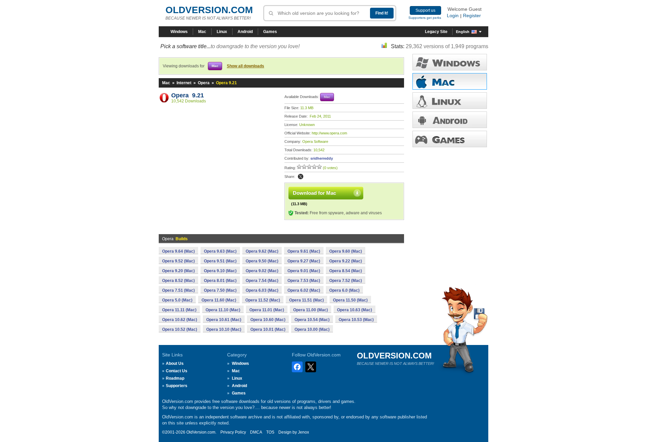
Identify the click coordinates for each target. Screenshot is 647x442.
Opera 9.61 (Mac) (303, 251)
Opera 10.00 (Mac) (312, 329)
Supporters (176, 385)
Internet (184, 83)
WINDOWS (449, 62)
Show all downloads (245, 66)
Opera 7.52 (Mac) (345, 280)
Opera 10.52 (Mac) (179, 329)
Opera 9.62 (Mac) (262, 251)
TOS (270, 432)
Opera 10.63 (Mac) (354, 310)
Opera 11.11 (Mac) (179, 310)
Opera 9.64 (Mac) (178, 251)
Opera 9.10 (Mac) (220, 271)
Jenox (303, 432)
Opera (204, 83)
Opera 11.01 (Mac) (266, 310)
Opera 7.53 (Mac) (303, 280)
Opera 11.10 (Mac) (223, 310)
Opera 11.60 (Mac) (219, 300)
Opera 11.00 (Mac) (310, 310)
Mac (202, 31)
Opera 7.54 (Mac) (262, 280)
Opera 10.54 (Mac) (312, 319)
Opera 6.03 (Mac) (262, 290)
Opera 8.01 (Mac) (220, 280)
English (462, 32)
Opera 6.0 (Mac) (344, 290)
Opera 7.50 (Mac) (220, 290)
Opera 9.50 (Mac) (262, 261)
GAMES (449, 139)
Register (472, 15)
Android (245, 31)
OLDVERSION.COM (209, 10)
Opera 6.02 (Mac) (303, 290)
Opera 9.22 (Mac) (345, 261)
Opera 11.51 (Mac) (306, 300)
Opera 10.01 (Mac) (267, 329)
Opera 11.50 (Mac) (350, 300)
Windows (179, 31)
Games (270, 31)
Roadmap (175, 378)
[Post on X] (300, 176)
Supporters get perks (424, 18)
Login (453, 15)
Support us (425, 10)
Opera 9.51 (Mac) (220, 261)
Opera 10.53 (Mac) (356, 319)
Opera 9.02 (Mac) (262, 271)
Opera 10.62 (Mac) (179, 319)
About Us (175, 363)
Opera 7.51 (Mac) (178, 290)
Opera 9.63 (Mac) (220, 251)
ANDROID (449, 120)
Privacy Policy (233, 432)
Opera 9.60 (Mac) (345, 251)
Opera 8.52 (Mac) (178, 280)
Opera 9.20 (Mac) (178, 271)
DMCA (256, 432)
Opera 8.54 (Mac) (345, 271)
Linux (222, 31)
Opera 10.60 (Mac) (267, 319)
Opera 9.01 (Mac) (303, 271)
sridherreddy (321, 158)
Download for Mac (314, 193)
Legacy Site (436, 31)
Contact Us (176, 371)
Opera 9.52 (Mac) (178, 261)
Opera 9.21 (187, 95)
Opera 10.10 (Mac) (223, 329)
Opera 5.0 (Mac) (177, 300)
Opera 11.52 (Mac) (262, 300)
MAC (449, 81)
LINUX (449, 100)
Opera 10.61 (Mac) (223, 319)
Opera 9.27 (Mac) (303, 261)
